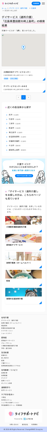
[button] (23, 47)
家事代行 (4, 355)
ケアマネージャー (7, 331)
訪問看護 (4, 375)
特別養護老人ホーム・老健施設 (11, 405)
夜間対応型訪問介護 (8, 328)
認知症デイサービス (8, 340)
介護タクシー (5, 363)
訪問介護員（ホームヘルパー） (11, 323)
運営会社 (25, 424)
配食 (2, 360)
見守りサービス (6, 390)
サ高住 (3, 397)
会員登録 (36, 3)
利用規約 (34, 424)
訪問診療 (4, 373)
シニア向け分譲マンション (10, 402)
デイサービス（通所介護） (10, 320)
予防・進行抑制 (6, 348)
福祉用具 (4, 325)
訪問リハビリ (5, 380)
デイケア (4, 378)
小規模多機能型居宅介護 (9, 346)
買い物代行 (5, 358)
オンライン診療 (6, 383)
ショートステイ (6, 333)
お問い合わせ (14, 424)
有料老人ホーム (6, 400)
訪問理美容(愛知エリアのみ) (10, 366)
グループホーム (6, 343)
